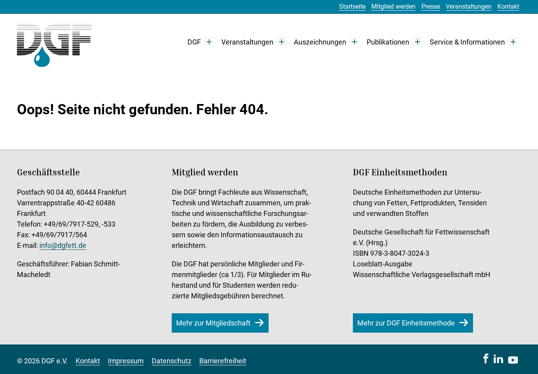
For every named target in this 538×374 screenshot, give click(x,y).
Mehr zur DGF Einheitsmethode (406, 323)
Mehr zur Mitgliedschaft (213, 323)
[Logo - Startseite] (54, 42)
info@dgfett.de (62, 245)
